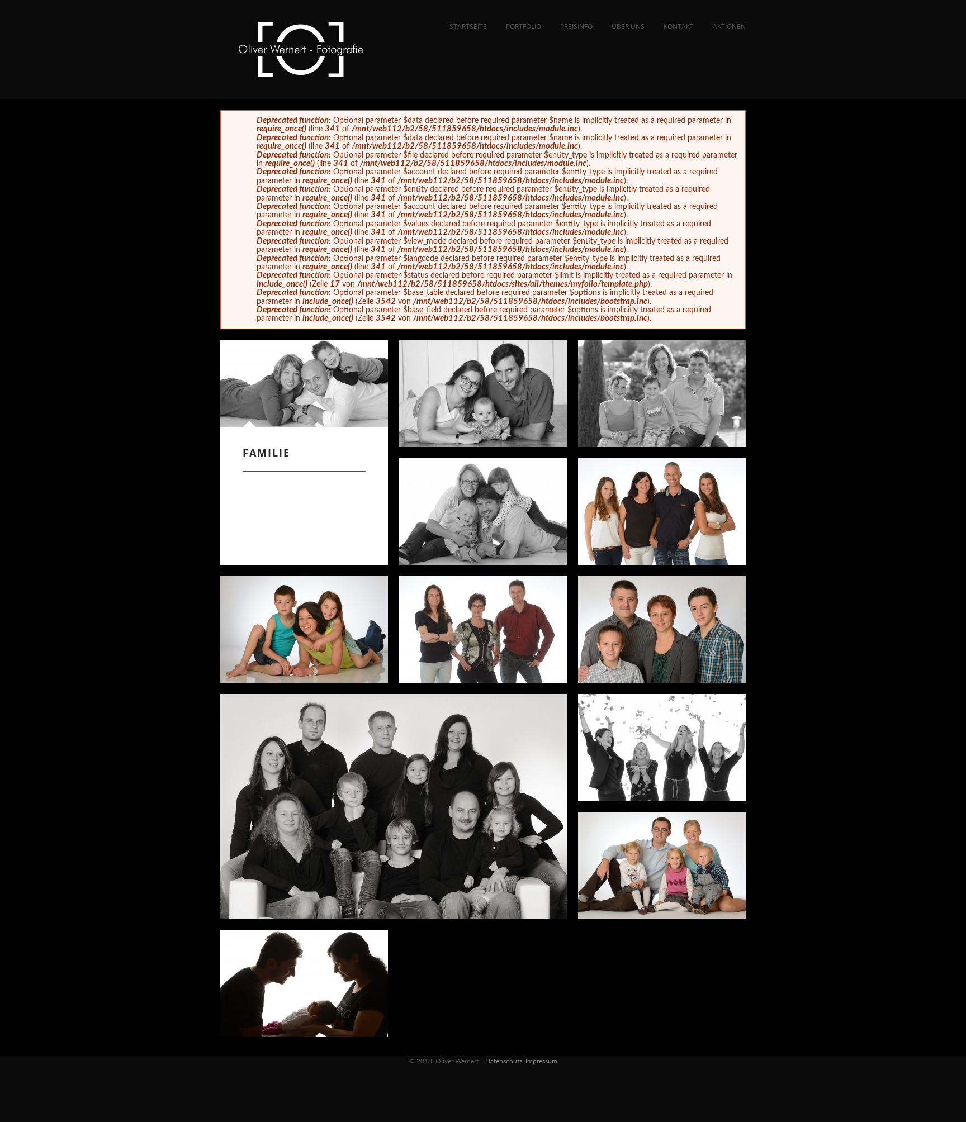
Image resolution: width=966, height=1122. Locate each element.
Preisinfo (576, 26)
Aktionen (729, 26)
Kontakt (679, 26)
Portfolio (523, 26)
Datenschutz (503, 1061)
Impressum (541, 1061)
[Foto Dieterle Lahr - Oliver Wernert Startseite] (301, 74)
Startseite (468, 26)
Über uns (628, 26)
